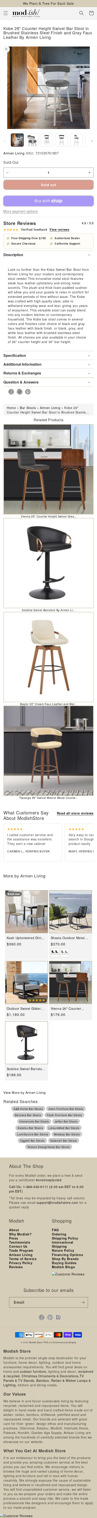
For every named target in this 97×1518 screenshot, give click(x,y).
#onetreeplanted (48, 1180)
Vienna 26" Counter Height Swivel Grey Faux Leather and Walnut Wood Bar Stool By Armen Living (70, 1008)
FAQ (55, 1230)
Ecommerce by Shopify (64, 1342)
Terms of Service (23, 1259)
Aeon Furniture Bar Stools (65, 1109)
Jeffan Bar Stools (66, 1121)
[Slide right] (92, 141)
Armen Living (13, 153)
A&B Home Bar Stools (28, 1109)
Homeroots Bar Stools (34, 1121)
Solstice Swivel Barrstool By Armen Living (26, 1069)
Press (13, 1238)
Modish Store (35, 1342)
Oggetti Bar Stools (32, 1140)
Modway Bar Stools (67, 1134)
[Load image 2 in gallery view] (32, 140)
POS (46, 1342)
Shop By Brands (65, 1259)
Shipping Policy (65, 1238)
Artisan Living (20, 1255)
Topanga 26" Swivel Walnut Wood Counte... (48, 798)
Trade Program (21, 1250)
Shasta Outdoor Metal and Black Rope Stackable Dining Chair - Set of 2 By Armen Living (70, 938)
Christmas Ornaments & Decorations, (50, 1376)
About (14, 1230)
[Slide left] (5, 141)
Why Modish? (20, 1234)
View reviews (59, 229)
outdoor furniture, (33, 1371)
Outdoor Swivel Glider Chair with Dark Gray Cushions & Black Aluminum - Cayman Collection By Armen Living (24, 1008)
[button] (6, 13)
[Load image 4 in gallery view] (61, 140)
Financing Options (67, 1255)
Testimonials (19, 1242)
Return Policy (63, 1250)
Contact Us (18, 1246)
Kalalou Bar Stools (30, 1128)
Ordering (59, 1234)
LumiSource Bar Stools (32, 1134)
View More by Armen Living (24, 1092)
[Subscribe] (83, 1302)
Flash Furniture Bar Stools (64, 1115)
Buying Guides (64, 1263)
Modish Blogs (63, 1267)
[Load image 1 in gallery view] (17, 140)
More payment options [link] (20, 211)
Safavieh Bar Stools (63, 1140)
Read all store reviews (75, 813)
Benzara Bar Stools (28, 1115)
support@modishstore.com (57, 1202)
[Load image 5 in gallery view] (76, 140)
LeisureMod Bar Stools (63, 1128)
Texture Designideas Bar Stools (48, 1147)
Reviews (16, 1267)
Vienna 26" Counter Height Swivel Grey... (48, 516)
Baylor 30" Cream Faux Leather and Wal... (48, 704)
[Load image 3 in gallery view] (47, 140)
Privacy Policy (20, 1263)
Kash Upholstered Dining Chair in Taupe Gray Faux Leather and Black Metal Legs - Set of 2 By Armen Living (26, 938)
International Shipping (62, 1244)
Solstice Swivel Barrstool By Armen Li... (48, 610)
